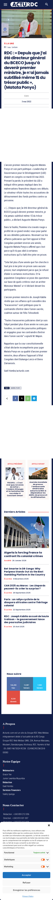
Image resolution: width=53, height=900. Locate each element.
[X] (21, 398)
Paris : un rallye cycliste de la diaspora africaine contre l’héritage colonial (26, 602)
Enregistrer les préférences (26, 890)
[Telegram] (34, 398)
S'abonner (13, 692)
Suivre (26, 678)
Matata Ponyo (15, 388)
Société (7, 560)
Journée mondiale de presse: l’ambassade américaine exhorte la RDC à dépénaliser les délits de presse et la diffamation (38, 489)
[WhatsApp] (28, 398)
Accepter (26, 875)
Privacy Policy (27, 896)
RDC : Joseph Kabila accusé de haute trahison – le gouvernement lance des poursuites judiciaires (26, 619)
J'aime (13, 678)
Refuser (26, 882)
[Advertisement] (26, 135)
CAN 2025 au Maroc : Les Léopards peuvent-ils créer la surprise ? (24, 587)
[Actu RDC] (25, 4)
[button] (49, 825)
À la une (9, 43)
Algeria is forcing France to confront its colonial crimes (23, 554)
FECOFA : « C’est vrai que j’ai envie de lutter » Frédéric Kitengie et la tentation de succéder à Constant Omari (15, 489)
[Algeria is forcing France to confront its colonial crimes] (26, 532)
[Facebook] (15, 398)
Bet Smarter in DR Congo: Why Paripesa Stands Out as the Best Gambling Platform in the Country (24, 571)
